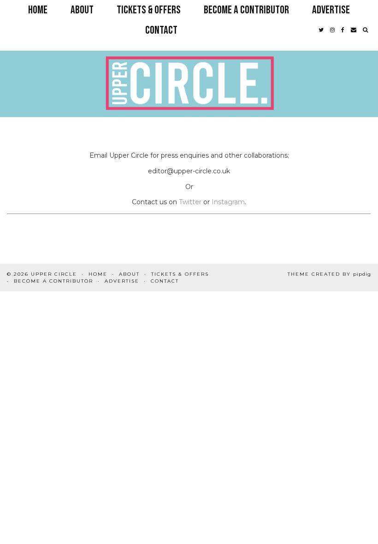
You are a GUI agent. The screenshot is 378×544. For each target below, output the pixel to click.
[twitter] (321, 30)
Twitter (190, 202)
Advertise (331, 10)
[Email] (353, 30)
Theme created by (329, 274)
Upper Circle (54, 274)
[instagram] (332, 30)
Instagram (228, 202)
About (82, 10)
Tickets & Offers (149, 10)
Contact (161, 30)
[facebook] (342, 30)
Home (37, 10)
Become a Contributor (246, 10)
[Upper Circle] (189, 65)
